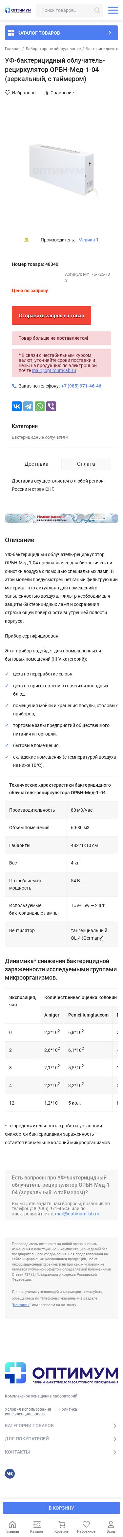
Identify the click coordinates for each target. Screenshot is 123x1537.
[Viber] (51, 406)
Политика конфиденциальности (41, 1411)
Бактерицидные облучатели (40, 437)
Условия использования (28, 1409)
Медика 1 (88, 239)
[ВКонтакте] (17, 406)
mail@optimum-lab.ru (54, 370)
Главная (13, 49)
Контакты (21, 1305)
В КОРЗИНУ (61, 1508)
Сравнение (62, 92)
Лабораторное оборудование (53, 49)
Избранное (23, 92)
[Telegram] (28, 406)
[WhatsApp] (40, 406)
